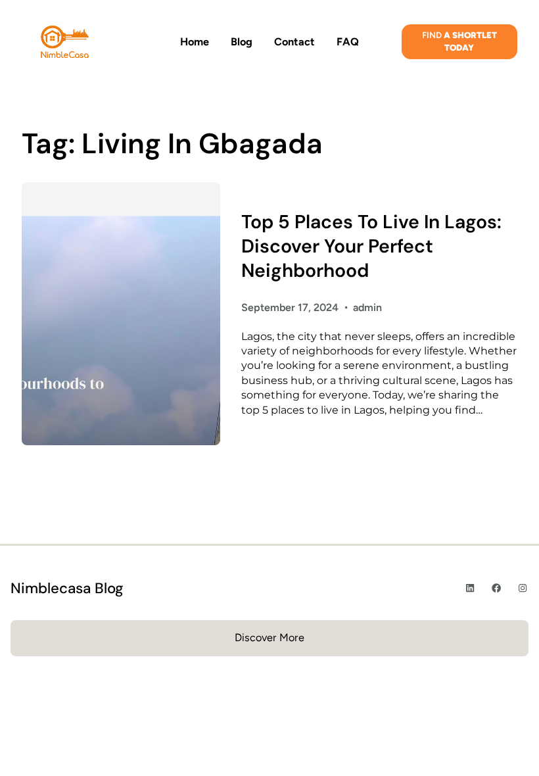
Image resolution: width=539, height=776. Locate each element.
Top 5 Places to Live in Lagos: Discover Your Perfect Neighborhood (371, 246)
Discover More (269, 637)
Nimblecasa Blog (67, 588)
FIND (459, 41)
